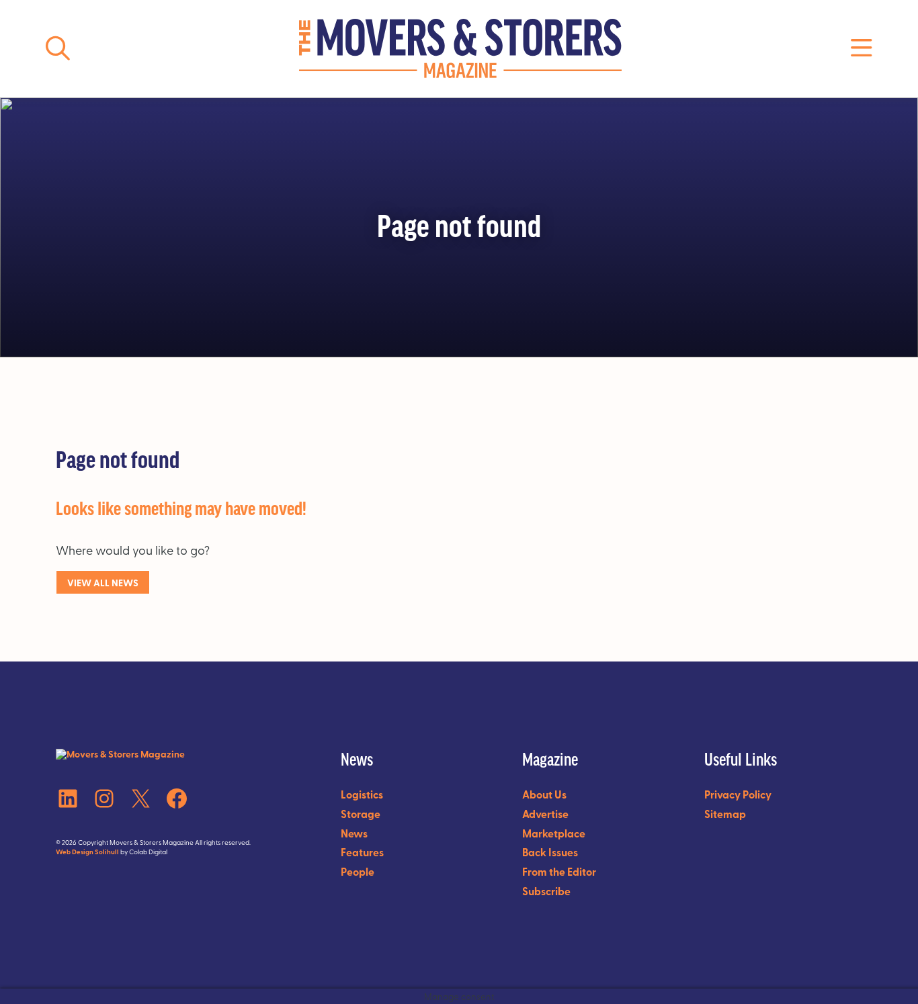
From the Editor (559, 871)
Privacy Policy (737, 794)
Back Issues (550, 852)
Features (362, 852)
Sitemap (725, 813)
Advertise (545, 813)
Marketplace (553, 833)
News (354, 833)
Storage (360, 813)
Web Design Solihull (87, 851)
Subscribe (546, 891)
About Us (544, 794)
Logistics (362, 794)
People (357, 871)
